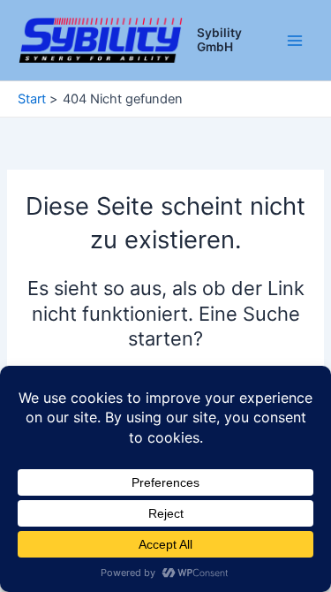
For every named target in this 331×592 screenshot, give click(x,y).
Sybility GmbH (219, 40)
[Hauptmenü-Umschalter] (294, 40)
